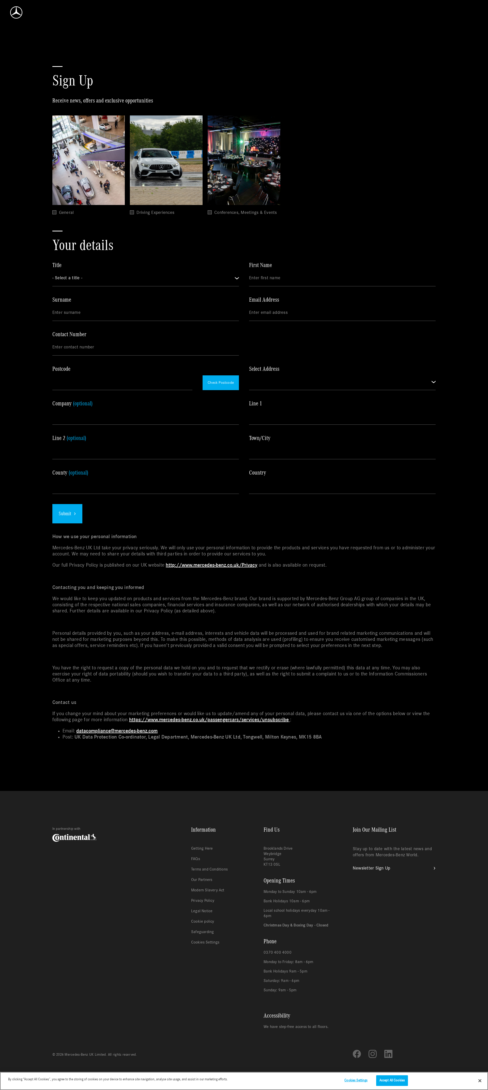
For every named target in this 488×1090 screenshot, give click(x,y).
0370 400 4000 (278, 952)
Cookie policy (202, 921)
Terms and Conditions (209, 869)
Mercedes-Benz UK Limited (85, 1054)
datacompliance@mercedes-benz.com (117, 730)
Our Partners (201, 880)
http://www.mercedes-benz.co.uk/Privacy (211, 565)
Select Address (264, 369)
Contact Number (69, 334)
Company (72, 404)
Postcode (61, 369)
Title (57, 265)
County (70, 473)
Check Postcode (221, 383)
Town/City (259, 438)
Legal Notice (201, 911)
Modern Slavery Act (207, 890)
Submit (65, 513)
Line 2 (69, 438)
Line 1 (255, 404)
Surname (61, 300)
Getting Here (202, 848)
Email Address (264, 300)
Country (257, 473)
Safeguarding (202, 932)
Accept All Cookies (392, 1080)
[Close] (479, 1080)
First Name (260, 265)
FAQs (195, 859)
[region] (244, 1081)
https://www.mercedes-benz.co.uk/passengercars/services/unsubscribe (209, 719)
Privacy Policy (202, 900)
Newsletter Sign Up (371, 868)
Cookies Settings (205, 942)
